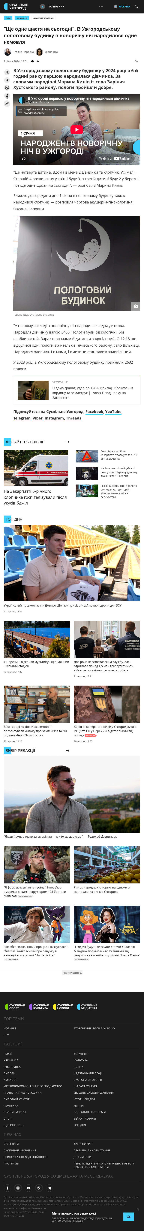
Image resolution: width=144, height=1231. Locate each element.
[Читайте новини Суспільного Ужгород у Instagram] (18, 1188)
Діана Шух (51, 52)
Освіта (79, 1067)
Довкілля (11, 1080)
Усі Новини (56, 6)
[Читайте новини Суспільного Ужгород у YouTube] (28, 1188)
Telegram (22, 418)
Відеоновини (14, 1125)
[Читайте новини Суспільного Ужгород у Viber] (39, 1188)
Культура (81, 1060)
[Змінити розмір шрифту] (136, 61)
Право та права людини (23, 1092)
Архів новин (83, 1144)
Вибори (10, 1073)
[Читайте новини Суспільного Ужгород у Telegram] (49, 1188)
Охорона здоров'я (43, 18)
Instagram (54, 418)
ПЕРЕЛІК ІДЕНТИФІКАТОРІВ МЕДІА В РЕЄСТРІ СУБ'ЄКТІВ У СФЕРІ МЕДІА (104, 1165)
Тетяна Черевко (23, 52)
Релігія (79, 1105)
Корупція (81, 1054)
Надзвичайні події (88, 1073)
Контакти (11, 1144)
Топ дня (80, 1125)
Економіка (12, 1067)
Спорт (8, 1118)
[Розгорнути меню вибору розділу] (42, 6)
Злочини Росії (15, 1112)
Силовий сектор (17, 1099)
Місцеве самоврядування (94, 1092)
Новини (10, 1028)
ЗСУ (6, 1035)
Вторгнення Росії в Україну (94, 1028)
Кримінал (11, 1060)
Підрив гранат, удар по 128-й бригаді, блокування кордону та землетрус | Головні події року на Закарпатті (93, 393)
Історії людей (84, 1099)
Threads (73, 418)
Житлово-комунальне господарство (33, 1086)
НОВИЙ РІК (21, 18)
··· (101, 6)
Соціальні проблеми (90, 1112)
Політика (11, 1105)
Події (8, 1054)
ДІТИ (8, 18)
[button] (7, 72)
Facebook (94, 411)
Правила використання (92, 1150)
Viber (38, 418)
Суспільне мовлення (20, 1150)
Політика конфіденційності (26, 1157)
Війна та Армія (85, 1118)
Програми (11, 1163)
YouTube (113, 411)
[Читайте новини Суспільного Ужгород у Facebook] (7, 1188)
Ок (128, 1216)
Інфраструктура (86, 1086)
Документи (82, 1157)
